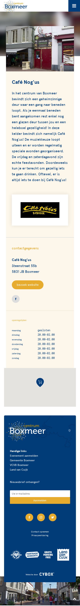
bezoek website (28, 285)
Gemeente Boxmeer (22, 460)
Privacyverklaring (39, 535)
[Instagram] (41, 517)
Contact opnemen (40, 531)
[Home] (15, 7)
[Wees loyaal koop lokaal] (16, 555)
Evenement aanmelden (24, 455)
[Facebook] (29, 517)
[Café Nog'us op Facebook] (16, 299)
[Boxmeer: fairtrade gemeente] (32, 555)
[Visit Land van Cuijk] (63, 554)
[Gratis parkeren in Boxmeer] (48, 555)
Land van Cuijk (19, 469)
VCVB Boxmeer (19, 465)
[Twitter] (53, 517)
